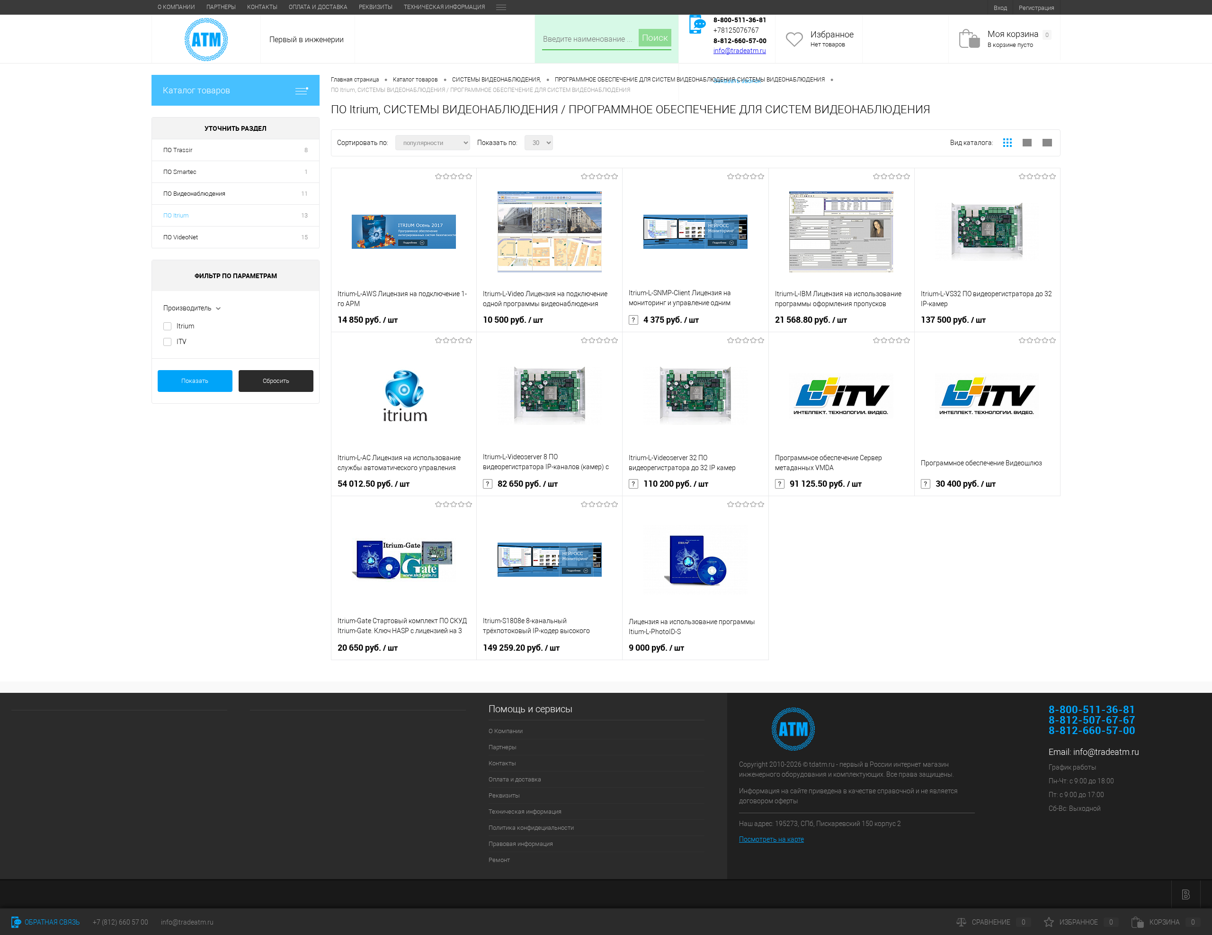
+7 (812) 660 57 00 (120, 922)
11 (304, 193)
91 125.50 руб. (826, 484)
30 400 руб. (966, 484)
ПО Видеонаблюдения (194, 193)
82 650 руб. (528, 484)
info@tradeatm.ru (739, 50)
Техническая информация (444, 7)
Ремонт (499, 859)
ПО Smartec (179, 171)
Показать (194, 380)
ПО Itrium (176, 215)
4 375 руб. (671, 320)
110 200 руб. (675, 484)
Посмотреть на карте (771, 839)
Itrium (185, 326)
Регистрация (1036, 7)
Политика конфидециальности (531, 827)
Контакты (262, 7)
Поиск (655, 37)
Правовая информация (521, 843)
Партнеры (221, 7)
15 (304, 237)
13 (304, 215)
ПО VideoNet (180, 237)
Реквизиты (375, 7)
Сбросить (276, 380)
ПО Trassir (177, 150)
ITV (182, 341)
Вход (1000, 7)
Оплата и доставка (318, 7)
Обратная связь (51, 922)
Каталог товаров (196, 90)
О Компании (176, 7)
